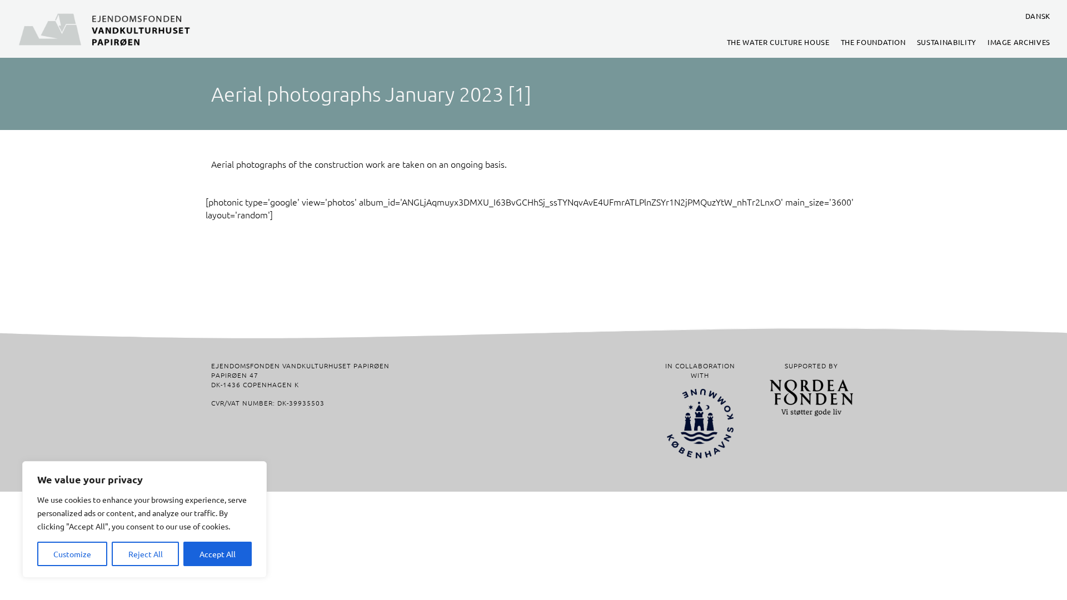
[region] (144, 519)
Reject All (145, 554)
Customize (72, 554)
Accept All (218, 554)
